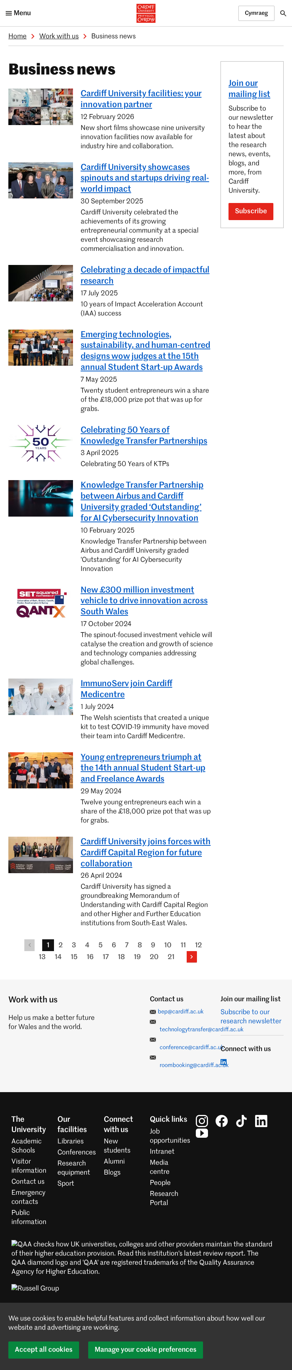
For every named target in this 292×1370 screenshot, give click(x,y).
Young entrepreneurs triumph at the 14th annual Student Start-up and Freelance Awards (143, 768)
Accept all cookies (44, 1349)
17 (106, 957)
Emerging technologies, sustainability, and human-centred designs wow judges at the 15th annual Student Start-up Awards (145, 351)
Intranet (162, 1151)
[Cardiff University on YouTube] (202, 1133)
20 (154, 957)
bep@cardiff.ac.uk (181, 1012)
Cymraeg (256, 13)
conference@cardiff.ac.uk (192, 1047)
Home (17, 36)
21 (171, 957)
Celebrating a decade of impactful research (145, 275)
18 (121, 957)
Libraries (70, 1141)
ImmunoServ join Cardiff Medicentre (126, 689)
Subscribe (251, 211)
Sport (65, 1183)
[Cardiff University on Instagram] (202, 1121)
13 (42, 957)
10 (167, 945)
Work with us (59, 36)
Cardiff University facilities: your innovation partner (141, 99)
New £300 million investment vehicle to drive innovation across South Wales (144, 601)
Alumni (114, 1161)
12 (198, 945)
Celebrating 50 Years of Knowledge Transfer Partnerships (144, 436)
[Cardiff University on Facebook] (222, 1121)
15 (74, 957)
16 (90, 957)
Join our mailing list (249, 89)
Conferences (76, 1152)
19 (137, 957)
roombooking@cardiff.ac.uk (194, 1065)
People (160, 1183)
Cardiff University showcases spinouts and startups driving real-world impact (145, 178)
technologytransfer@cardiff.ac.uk (202, 1029)
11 (183, 945)
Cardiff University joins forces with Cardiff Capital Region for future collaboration (146, 853)
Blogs (112, 1172)
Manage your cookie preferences (146, 1349)
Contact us (27, 1181)
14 (58, 957)
